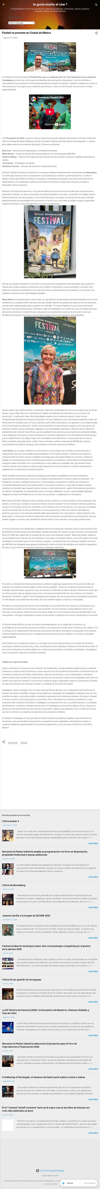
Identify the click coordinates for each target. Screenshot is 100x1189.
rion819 (56, 1176)
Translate (29, 25)
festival (24, 743)
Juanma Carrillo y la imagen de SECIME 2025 (26, 915)
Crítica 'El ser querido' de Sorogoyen (21, 979)
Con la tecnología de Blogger (51, 1170)
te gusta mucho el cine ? (50, 4)
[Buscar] (96, 5)
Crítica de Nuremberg (13, 885)
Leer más (93, 843)
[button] (96, 33)
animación (12, 743)
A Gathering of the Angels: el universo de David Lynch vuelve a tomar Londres (43, 1077)
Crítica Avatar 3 (10, 821)
